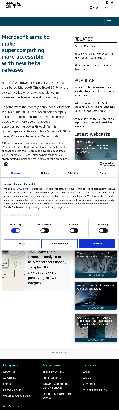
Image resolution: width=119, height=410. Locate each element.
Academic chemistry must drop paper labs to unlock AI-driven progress (94, 122)
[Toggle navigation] (108, 22)
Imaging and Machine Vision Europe (57, 385)
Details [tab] (45, 173)
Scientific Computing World (57, 395)
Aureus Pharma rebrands (90, 46)
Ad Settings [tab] (74, 173)
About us (9, 371)
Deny (22, 243)
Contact (9, 384)
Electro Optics (53, 371)
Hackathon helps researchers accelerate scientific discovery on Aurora (94, 91)
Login (86, 371)
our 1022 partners (23, 188)
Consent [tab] (15, 173)
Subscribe (89, 384)
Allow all (97, 243)
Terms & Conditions (16, 396)
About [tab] (103, 173)
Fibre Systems (52, 378)
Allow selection (59, 243)
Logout (87, 378)
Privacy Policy (13, 390)
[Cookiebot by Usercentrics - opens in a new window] (101, 164)
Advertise (9, 378)
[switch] (44, 230)
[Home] (32, 5)
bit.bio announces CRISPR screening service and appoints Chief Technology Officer (94, 107)
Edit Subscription (94, 390)
